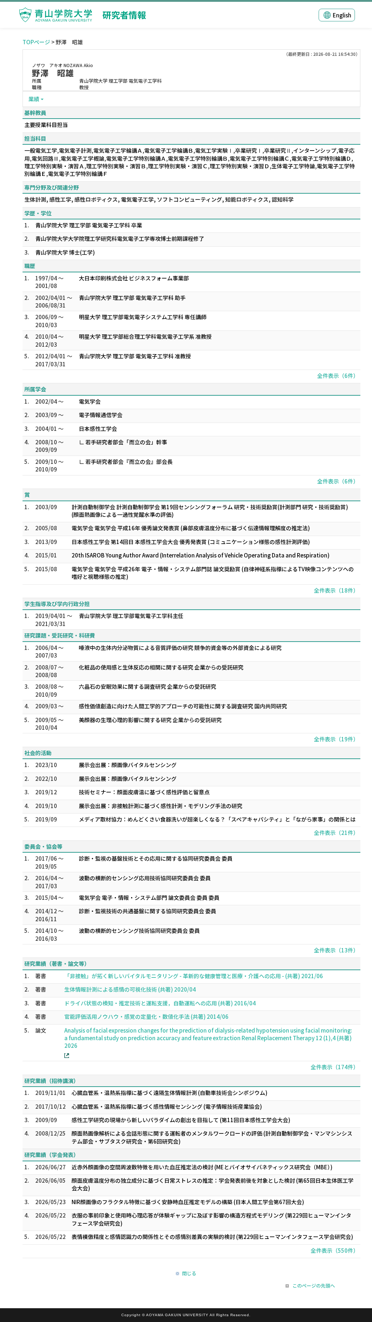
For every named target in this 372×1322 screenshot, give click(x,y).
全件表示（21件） (336, 832)
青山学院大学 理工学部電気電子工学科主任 (131, 615)
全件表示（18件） (336, 590)
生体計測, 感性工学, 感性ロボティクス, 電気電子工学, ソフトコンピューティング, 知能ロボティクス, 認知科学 (159, 199)
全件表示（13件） (336, 950)
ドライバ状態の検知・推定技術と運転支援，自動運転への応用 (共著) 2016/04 (160, 1003)
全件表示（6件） (338, 375)
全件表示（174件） (335, 1067)
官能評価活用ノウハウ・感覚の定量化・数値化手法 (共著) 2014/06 (146, 1016)
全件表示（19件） (336, 739)
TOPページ (36, 42)
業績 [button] (33, 99)
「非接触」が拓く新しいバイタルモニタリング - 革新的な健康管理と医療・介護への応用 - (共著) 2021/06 (193, 976)
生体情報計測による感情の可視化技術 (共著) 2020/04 (130, 989)
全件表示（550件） (335, 1250)
